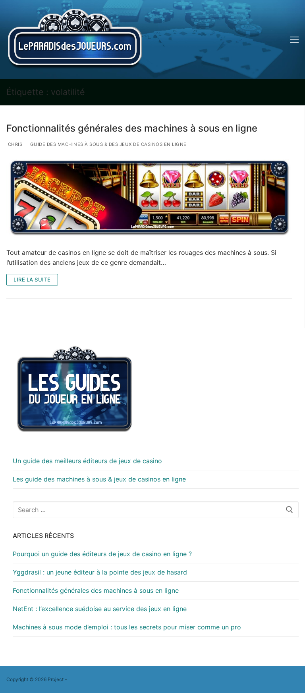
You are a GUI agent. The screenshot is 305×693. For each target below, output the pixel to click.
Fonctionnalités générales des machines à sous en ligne (131, 128)
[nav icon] (294, 39)
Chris (14, 144)
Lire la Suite (32, 279)
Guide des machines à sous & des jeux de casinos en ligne (108, 144)
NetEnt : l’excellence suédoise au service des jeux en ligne (100, 609)
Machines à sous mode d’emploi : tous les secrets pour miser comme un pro (127, 627)
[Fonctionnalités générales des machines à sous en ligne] (149, 198)
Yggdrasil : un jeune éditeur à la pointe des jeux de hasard (100, 572)
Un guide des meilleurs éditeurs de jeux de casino (87, 461)
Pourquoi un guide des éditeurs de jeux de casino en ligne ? (102, 554)
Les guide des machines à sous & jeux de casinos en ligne (99, 479)
